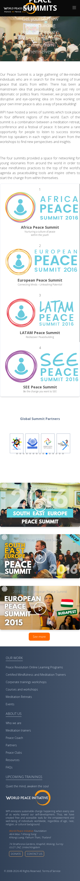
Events (10, 704)
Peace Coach (14, 738)
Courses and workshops (22, 689)
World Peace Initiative (21, 831)
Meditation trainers (18, 730)
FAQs (9, 767)
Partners (11, 745)
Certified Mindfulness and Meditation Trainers (36, 675)
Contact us (34, 854)
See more (39, 637)
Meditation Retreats (19, 697)
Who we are (13, 723)
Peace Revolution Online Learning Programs (34, 667)
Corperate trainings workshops (26, 682)
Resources (12, 760)
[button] (64, 445)
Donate (16, 854)
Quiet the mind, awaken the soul (27, 786)
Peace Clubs (14, 752)
